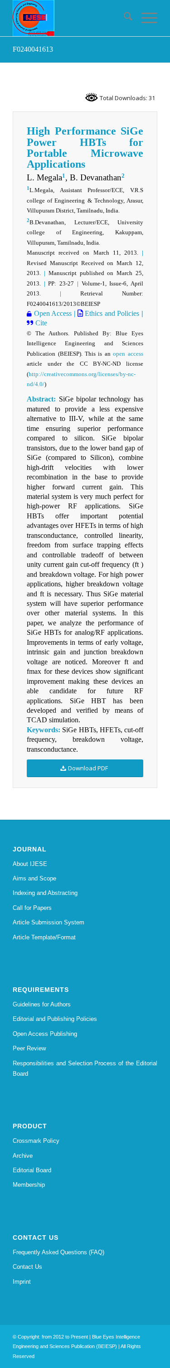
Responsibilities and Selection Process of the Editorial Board (85, 1068)
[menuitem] (123, 18)
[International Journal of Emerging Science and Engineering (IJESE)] (70, 18)
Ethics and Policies (111, 313)
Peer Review (29, 1048)
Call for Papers (32, 907)
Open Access (52, 313)
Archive (23, 1155)
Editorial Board (32, 1170)
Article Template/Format (44, 937)
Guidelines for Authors (42, 1004)
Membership (29, 1184)
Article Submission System (48, 922)
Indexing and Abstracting (45, 892)
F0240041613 (33, 49)
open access (128, 353)
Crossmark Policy (36, 1140)
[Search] (123, 18)
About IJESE (30, 863)
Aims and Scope (34, 878)
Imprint (22, 1281)
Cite (40, 323)
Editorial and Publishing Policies (55, 1018)
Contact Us (27, 1266)
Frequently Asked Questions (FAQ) (58, 1252)
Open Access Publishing (45, 1033)
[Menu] (144, 18)
